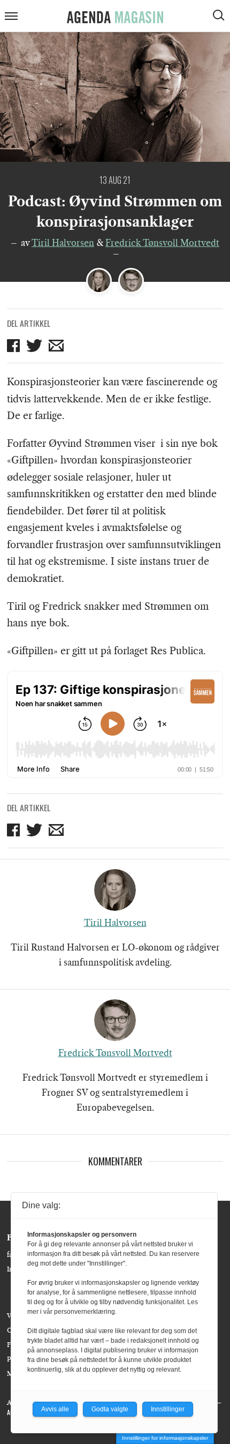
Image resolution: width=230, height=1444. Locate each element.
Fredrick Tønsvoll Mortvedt (162, 242)
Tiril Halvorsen (63, 242)
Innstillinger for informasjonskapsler (165, 1438)
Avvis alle (55, 1409)
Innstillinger (168, 1409)
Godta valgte (109, 1409)
